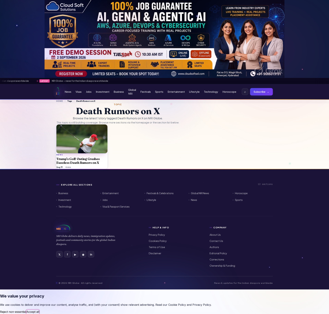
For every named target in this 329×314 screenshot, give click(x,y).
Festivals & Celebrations (160, 193)
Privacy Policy (157, 234)
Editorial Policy (218, 253)
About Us (215, 234)
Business (119, 91)
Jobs (89, 91)
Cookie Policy (177, 304)
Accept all (32, 311)
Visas (79, 91)
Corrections (217, 259)
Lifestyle (194, 91)
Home (59, 101)
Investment (102, 91)
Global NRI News (200, 193)
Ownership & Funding (222, 265)
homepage (142, 122)
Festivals (145, 91)
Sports (159, 91)
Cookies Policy (158, 240)
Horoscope (229, 91)
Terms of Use (157, 247)
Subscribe (261, 91)
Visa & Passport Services (116, 206)
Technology (211, 91)
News (68, 91)
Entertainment (176, 91)
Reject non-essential (13, 311)
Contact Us (216, 240)
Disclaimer (155, 253)
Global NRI (132, 91)
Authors (214, 247)
